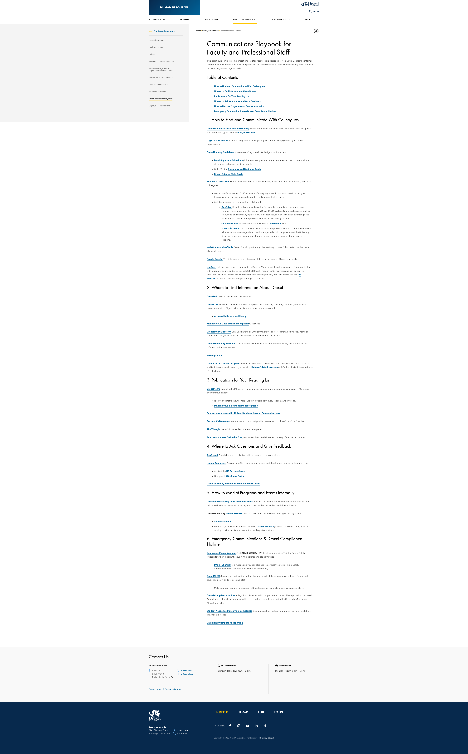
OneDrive (226, 207)
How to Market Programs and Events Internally (239, 106)
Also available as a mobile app (230, 316)
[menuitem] (161, 19)
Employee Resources (164, 31)
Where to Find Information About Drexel (235, 91)
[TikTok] (265, 725)
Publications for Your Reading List (232, 96)
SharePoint (276, 223)
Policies (152, 54)
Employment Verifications (159, 106)
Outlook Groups (229, 223)
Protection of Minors (157, 92)
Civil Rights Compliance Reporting (225, 622)
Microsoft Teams (230, 228)
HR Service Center (156, 40)
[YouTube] (247, 725)
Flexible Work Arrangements (160, 78)
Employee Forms (156, 47)
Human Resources (174, 7)
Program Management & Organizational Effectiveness (160, 69)
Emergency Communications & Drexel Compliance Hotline (245, 111)
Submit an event (223, 521)
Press (261, 712)
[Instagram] (238, 725)
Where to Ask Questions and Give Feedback (237, 101)
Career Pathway (265, 526)
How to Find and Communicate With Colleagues (239, 86)
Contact (243, 712)
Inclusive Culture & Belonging (161, 61)
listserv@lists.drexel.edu (264, 367)
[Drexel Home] (310, 4)
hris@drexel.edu (246, 132)
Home (198, 31)
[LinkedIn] (256, 725)
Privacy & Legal (267, 738)
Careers (278, 712)
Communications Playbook (160, 99)
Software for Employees (158, 85)
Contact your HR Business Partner (165, 689)
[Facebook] (230, 725)
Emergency (222, 712)
